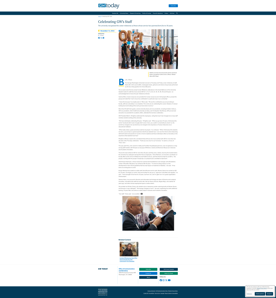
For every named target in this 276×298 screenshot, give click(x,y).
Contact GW (146, 293)
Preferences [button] (249, 293)
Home (99, 16)
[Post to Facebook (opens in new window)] (99, 38)
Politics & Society (146, 13)
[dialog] (260, 291)
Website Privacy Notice (262, 288)
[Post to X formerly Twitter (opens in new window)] (101, 38)
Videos (166, 13)
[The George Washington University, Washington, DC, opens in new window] (102, 292)
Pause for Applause (158, 13)
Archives (172, 13)
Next (174, 213)
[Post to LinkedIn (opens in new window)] (103, 38)
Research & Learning (135, 13)
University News (124, 13)
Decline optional (260, 293)
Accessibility (151, 293)
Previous (121, 213)
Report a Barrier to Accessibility (171, 293)
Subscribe (173, 5)
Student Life (115, 13)
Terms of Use (157, 293)
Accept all (269, 293)
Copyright (162, 293)
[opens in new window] (161, 281)
